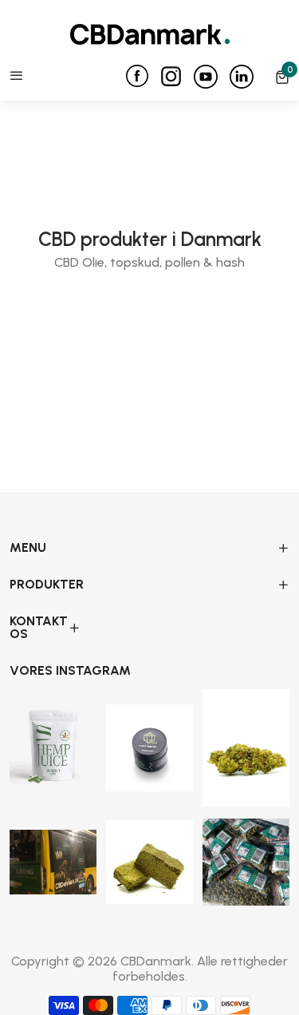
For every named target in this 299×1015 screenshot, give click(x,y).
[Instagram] (177, 73)
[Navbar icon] (17, 76)
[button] (282, 76)
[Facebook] (143, 76)
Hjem (94, 338)
